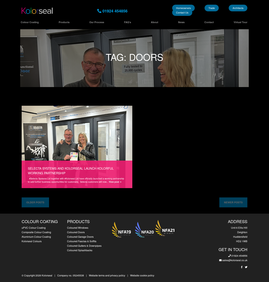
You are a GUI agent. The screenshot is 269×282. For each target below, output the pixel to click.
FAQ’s (127, 22)
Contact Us (182, 12)
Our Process (96, 22)
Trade (211, 8)
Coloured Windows (77, 227)
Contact (209, 22)
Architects (238, 8)
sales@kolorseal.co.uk (234, 260)
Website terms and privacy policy (107, 275)
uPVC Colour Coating (34, 227)
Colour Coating (30, 22)
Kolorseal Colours (32, 241)
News (181, 22)
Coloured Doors (76, 232)
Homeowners (183, 8)
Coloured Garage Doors (80, 236)
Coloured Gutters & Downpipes (84, 245)
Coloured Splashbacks (79, 250)
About (154, 22)
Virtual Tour (240, 22)
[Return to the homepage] (37, 11)
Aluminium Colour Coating (36, 236)
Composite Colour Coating (36, 232)
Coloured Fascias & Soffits (81, 241)
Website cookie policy (142, 275)
